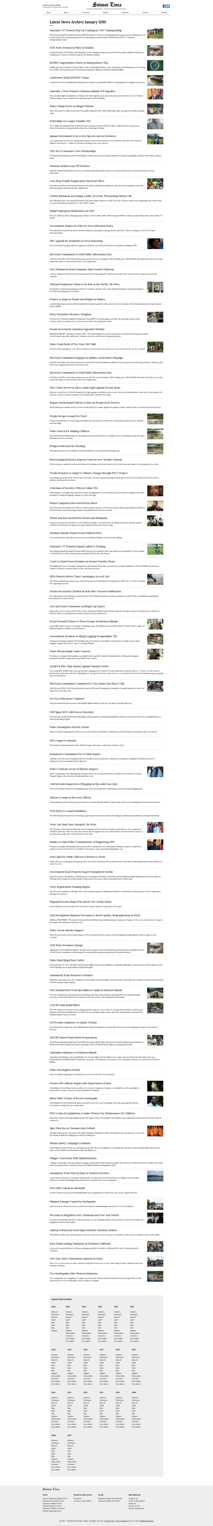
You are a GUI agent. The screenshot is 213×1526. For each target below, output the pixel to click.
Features (125, 13)
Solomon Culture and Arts (54, 1508)
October (69, 1336)
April (53, 1320)
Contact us (133, 1498)
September (70, 1333)
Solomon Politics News (52, 1503)
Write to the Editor (137, 1501)
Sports (105, 13)
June (53, 1325)
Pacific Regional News (52, 1511)
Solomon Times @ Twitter (109, 1501)
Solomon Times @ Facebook (110, 1498)
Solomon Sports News (52, 1506)
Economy (85, 13)
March (54, 1317)
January (54, 1312)
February (55, 1314)
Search (164, 13)
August (54, 1330)
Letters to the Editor (83, 1501)
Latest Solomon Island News (55, 1498)
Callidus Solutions (147, 1521)
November (70, 1338)
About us (132, 1503)
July (52, 1328)
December (70, 1341)
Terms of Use (134, 1506)
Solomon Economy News (53, 1501)
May (53, 1322)
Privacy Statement (136, 1508)
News (66, 13)
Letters (145, 13)
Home (48, 13)
